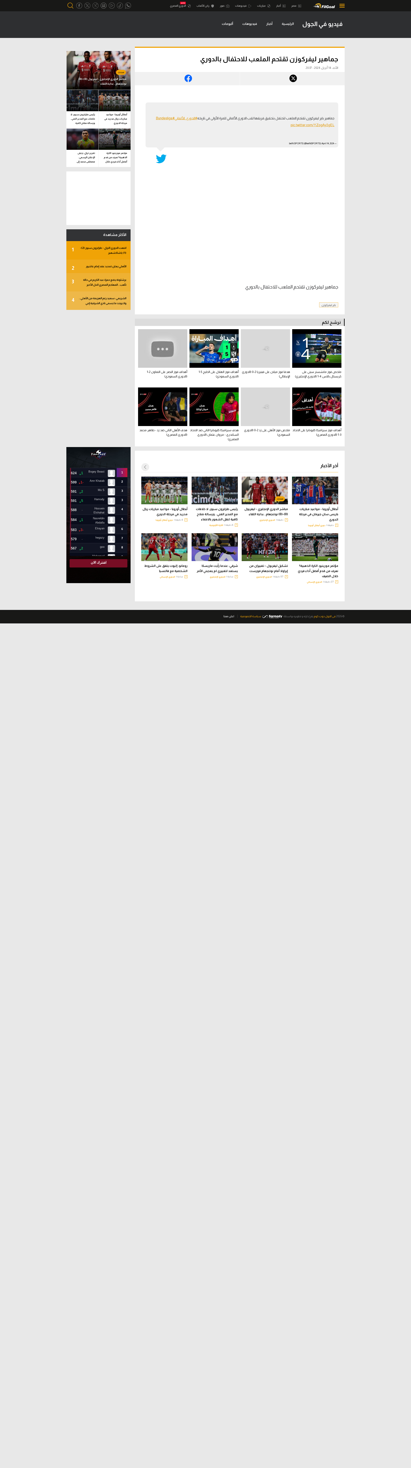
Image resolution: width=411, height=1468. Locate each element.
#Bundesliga (165, 118)
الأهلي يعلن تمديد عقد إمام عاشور (99, 268)
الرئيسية (288, 24)
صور (222, 5)
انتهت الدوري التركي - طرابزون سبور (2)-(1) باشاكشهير (99, 250)
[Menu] (341, 5)
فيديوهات (241, 5)
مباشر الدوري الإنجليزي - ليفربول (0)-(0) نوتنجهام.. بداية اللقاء (266, 511)
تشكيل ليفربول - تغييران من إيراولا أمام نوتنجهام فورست (268, 568)
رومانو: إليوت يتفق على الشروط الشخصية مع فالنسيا (166, 568)
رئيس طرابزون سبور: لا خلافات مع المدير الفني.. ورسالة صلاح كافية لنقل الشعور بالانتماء (217, 514)
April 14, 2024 (328, 143)
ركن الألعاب (203, 5)
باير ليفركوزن (329, 305)
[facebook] (79, 5)
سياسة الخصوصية (250, 616)
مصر (294, 5)
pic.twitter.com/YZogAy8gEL (312, 125)
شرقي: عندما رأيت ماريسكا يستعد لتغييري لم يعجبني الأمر (217, 568)
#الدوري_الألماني (186, 118)
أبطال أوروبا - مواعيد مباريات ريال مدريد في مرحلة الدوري (165, 511)
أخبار (278, 5)
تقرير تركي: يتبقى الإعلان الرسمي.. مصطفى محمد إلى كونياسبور (86, 158)
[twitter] (87, 5)
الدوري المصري (178, 5)
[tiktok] (120, 5)
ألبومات (227, 24)
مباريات (261, 5)
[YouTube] (112, 5)
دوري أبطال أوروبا (316, 525)
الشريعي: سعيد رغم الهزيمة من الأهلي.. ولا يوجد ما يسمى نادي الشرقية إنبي (99, 301)
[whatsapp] (128, 5)
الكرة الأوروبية (216, 525)
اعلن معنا (228, 616)
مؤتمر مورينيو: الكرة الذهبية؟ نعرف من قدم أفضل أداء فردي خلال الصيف (318, 571)
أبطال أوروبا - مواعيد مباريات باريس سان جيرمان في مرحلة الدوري (318, 514)
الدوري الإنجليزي (267, 520)
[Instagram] (104, 5)
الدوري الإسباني (314, 582)
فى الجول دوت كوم (325, 616)
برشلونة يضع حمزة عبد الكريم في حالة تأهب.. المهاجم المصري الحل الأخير (99, 282)
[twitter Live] (95, 5)
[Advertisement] (98, 378)
